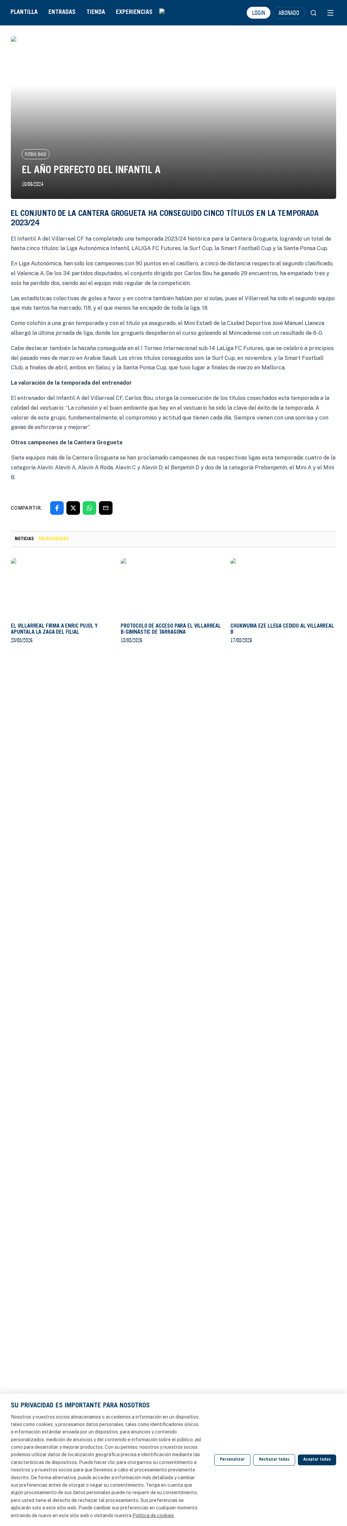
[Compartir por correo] (106, 508)
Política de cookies (153, 1515)
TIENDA (95, 12)
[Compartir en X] (73, 508)
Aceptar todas (317, 1460)
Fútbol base (35, 154)
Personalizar (232, 1460)
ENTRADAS (62, 12)
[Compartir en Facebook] (57, 508)
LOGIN (258, 12)
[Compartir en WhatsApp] (89, 508)
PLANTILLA (24, 12)
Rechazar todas (274, 1460)
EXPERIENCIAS (134, 12)
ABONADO (289, 12)
